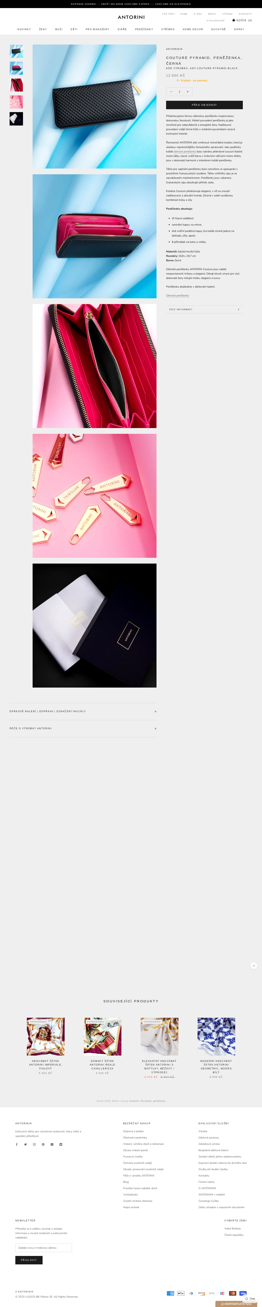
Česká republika (233, 1235)
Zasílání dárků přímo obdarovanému (220, 1156)
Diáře (122, 29)
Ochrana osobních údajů (137, 1163)
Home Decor (193, 29)
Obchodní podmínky (135, 1137)
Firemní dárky (207, 1182)
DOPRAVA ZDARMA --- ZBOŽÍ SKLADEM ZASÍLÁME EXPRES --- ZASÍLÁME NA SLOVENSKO (131, 4)
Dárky (239, 29)
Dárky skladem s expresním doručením (222, 1207)
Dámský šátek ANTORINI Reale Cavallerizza (102, 1065)
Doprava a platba (133, 1131)
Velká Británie (232, 1228)
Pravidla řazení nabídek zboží (140, 1188)
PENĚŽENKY (144, 29)
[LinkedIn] (60, 1144)
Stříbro (168, 29)
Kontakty (245, 14)
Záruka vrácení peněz (135, 1150)
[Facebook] (16, 1144)
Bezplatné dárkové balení (213, 1150)
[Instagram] (34, 1144)
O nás (198, 14)
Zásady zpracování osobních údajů (143, 1169)
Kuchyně (218, 29)
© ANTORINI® (24, 1291)
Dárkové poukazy (209, 1137)
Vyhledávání (216, 21)
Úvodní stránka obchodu (137, 1201)
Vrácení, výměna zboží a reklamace (143, 1144)
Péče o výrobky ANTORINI (31, 728)
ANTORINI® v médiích (212, 1194)
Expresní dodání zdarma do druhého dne (223, 1163)
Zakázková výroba (209, 1144)
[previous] (12, 1044)
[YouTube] (52, 1144)
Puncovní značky (133, 1156)
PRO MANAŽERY (98, 29)
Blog (126, 1182)
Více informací (180, 309)
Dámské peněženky (177, 295)
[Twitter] (25, 1144)
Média (212, 14)
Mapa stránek (131, 1207)
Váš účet (168, 14)
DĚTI (74, 29)
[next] (250, 1044)
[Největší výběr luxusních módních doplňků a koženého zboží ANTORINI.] (131, 17)
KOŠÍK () (244, 20)
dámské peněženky (185, 151)
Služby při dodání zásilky (213, 1169)
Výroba (227, 14)
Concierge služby (209, 1201)
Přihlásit (29, 1260)
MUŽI (59, 29)
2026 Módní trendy (116, 1100)
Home (184, 14)
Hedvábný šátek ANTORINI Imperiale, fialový (45, 1065)
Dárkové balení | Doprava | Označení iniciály (48, 711)
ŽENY (43, 29)
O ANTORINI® (207, 1188)
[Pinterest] (43, 1144)
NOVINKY (24, 29)
